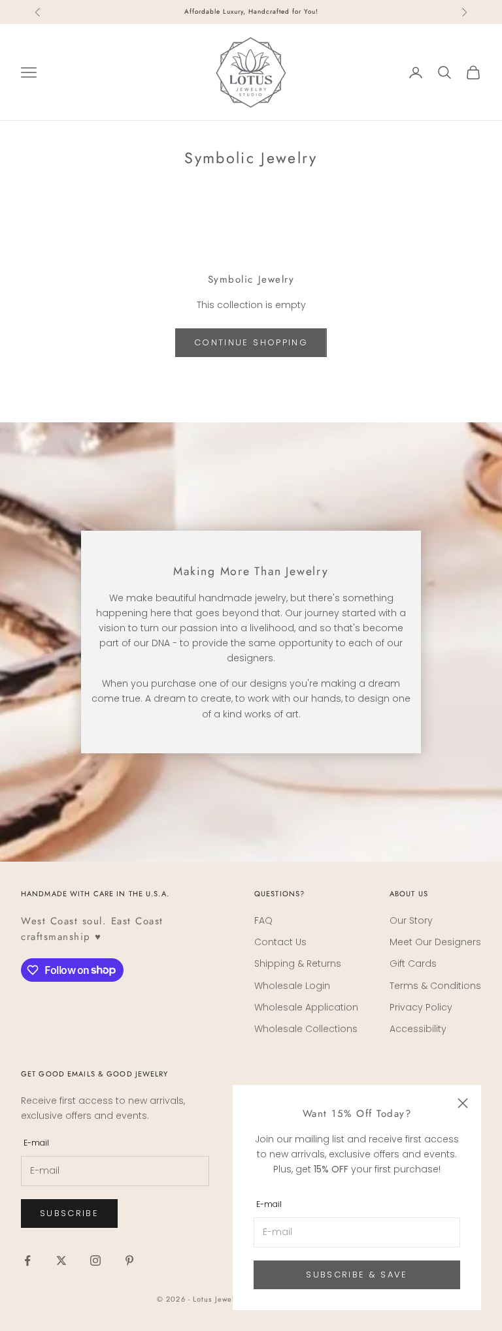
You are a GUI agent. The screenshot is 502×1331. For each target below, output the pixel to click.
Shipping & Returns (297, 963)
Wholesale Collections (306, 1028)
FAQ (263, 920)
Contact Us (280, 941)
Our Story (411, 920)
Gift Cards (413, 963)
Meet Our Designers (435, 941)
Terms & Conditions (435, 985)
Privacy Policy (421, 1007)
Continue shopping (251, 342)
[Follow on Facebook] (27, 1260)
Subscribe (69, 1213)
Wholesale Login (292, 985)
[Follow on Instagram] (95, 1260)
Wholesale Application (306, 1007)
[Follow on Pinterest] (129, 1260)
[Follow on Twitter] (61, 1260)
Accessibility (418, 1028)
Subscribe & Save (356, 1274)
